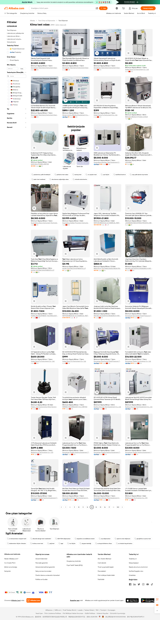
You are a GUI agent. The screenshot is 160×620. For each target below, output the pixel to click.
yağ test (51, 543)
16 (104, 507)
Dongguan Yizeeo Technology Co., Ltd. (138, 361)
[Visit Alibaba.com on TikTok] (152, 584)
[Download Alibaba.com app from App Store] (132, 600)
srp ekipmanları (105, 538)
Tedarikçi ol (132, 559)
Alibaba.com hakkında (12, 554)
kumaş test (78, 174)
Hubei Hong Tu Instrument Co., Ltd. (137, 69)
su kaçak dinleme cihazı (104, 543)
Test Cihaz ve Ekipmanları (46, 20)
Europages (111, 610)
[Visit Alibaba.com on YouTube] (147, 584)
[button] (97, 8)
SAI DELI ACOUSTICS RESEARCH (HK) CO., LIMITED (139, 268)
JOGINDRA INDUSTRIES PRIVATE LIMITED (139, 223)
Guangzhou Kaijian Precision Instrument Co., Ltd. (76, 223)
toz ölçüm (72, 543)
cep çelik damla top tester (140, 174)
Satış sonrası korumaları (43, 571)
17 (109, 507)
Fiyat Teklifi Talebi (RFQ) (75, 565)
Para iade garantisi (41, 563)
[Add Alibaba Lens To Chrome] (33, 600)
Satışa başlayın (134, 563)
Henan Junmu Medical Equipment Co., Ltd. (76, 115)
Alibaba (32, 20)
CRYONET (128, 162)
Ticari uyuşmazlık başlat (106, 567)
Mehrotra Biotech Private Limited (136, 117)
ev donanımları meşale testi (17, 538)
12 (87, 507)
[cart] (123, 8)
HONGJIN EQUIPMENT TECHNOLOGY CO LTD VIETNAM (44, 316)
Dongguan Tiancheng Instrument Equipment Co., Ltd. (44, 68)
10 (78, 507)
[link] (157, 599)
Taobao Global (89, 610)
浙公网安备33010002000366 (115, 617)
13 (91, 507)
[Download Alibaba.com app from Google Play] (148, 600)
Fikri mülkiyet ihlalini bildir (106, 575)
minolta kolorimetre (81, 179)
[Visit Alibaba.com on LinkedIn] (134, 584)
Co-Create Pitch (9, 563)
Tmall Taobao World (69, 610)
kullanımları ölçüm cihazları (17, 543)
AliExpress (48, 610)
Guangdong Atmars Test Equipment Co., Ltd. (107, 162)
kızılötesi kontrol (121, 174)
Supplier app (74, 600)
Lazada (80, 610)
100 (118, 507)
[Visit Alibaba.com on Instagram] (143, 584)
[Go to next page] (122, 507)
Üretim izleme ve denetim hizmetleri (47, 575)
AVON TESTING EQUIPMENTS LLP (42, 270)
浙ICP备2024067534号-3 (135, 617)
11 (83, 507)
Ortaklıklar (132, 575)
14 (96, 507)
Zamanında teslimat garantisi (45, 567)
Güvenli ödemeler (41, 559)
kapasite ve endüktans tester (86, 538)
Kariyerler (7, 571)
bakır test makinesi (39, 179)
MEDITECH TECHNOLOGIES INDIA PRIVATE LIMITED (107, 268)
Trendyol (103, 610)
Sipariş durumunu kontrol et (138, 567)
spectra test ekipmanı (123, 538)
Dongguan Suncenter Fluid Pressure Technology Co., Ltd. (139, 316)
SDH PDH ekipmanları (64, 538)
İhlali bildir (101, 579)
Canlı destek (102, 563)
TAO (97, 610)
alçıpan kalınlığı (86, 543)
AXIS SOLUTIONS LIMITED (40, 164)
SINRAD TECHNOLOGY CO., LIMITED (74, 407)
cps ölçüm (106, 174)
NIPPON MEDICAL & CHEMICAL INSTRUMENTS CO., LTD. (107, 223)
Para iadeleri (102, 571)
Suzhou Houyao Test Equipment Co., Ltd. (107, 407)
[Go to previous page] (61, 507)
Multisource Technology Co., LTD (42, 452)
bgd (62, 543)
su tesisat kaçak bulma (125, 543)
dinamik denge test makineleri (42, 538)
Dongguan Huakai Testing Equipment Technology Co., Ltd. (76, 452)
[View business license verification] (100, 617)
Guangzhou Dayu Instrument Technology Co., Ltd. (44, 223)
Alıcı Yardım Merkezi (104, 559)
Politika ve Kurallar (41, 579)
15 (100, 507)
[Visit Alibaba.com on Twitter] (139, 584)
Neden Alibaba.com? (11, 559)
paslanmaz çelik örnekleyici (42, 174)
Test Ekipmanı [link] (63, 20)
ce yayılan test (92, 174)
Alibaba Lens (15, 600)
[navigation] (16, 264)
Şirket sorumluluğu (10, 567)
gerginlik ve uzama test (144, 538)
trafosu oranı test (37, 543)
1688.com (57, 610)
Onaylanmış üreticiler (74, 561)
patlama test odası (62, 174)
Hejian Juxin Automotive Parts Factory (43, 407)
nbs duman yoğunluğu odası (60, 179)
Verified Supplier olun (136, 571)
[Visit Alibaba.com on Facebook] (130, 584)
